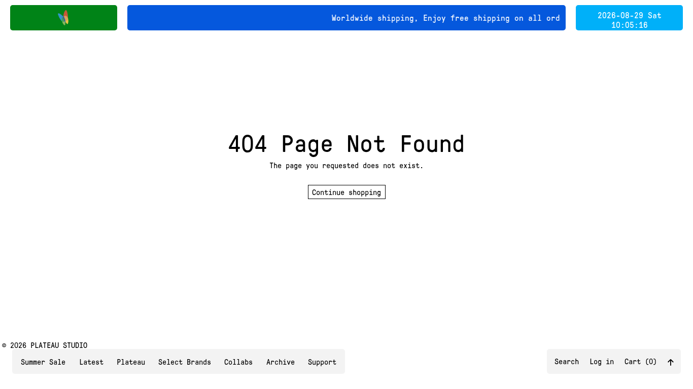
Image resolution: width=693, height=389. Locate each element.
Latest (91, 361)
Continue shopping (346, 192)
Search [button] (567, 361)
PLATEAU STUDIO (58, 345)
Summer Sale (43, 361)
